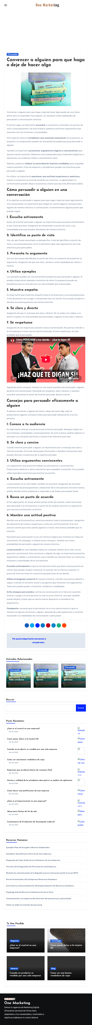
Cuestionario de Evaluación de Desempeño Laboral (31, 822)
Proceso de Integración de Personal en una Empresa (31, 867)
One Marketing (17, 1003)
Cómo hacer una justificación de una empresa (28, 791)
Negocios (15, 941)
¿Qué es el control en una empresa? (23, 729)
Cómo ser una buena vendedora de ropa (25, 760)
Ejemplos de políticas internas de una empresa (28, 854)
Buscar (10, 700)
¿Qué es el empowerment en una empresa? (26, 801)
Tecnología (56, 941)
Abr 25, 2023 (13, 731)
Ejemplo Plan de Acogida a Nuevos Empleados (28, 847)
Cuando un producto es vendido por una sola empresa (32, 749)
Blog (53, 969)
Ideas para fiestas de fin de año (22, 811)
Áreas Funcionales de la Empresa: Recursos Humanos (31, 879)
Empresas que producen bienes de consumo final (29, 770)
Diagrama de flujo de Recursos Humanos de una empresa (33, 860)
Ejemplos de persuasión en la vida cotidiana (17, 677)
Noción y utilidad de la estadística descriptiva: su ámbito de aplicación (39, 780)
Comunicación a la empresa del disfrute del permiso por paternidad (38, 898)
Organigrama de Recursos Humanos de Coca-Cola (29, 892)
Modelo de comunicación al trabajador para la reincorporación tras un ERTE (42, 873)
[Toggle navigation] (5, 5)
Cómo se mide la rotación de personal (24, 905)
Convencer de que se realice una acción (46, 677)
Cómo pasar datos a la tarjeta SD (23, 739)
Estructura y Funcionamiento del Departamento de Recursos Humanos (40, 886)
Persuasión (12, 54)
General (14, 969)
